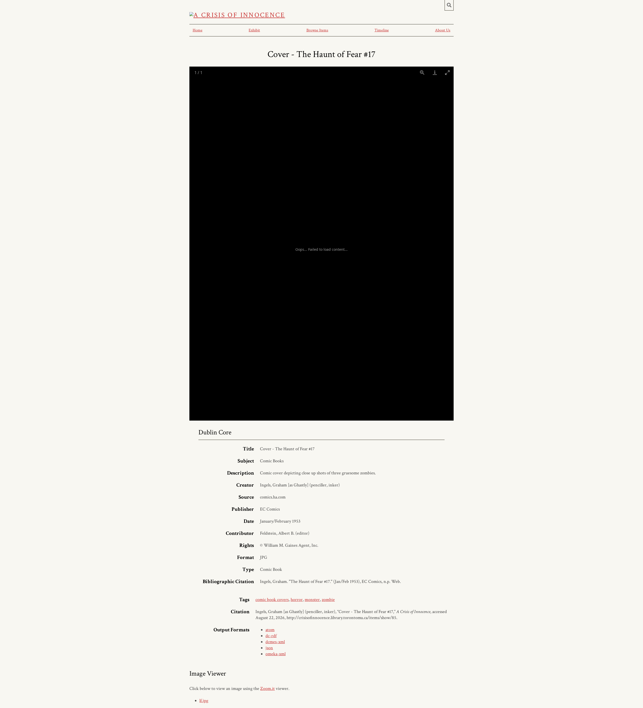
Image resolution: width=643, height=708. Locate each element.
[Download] (434, 72)
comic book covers (272, 599)
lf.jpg (203, 700)
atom (270, 630)
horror (297, 599)
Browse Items (317, 30)
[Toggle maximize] (447, 72)
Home (197, 30)
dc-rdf (271, 636)
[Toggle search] (449, 5)
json (269, 648)
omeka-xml (275, 654)
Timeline (381, 30)
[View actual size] (422, 72)
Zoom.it (267, 688)
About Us (442, 30)
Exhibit (254, 30)
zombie (328, 599)
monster (312, 599)
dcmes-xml (275, 642)
